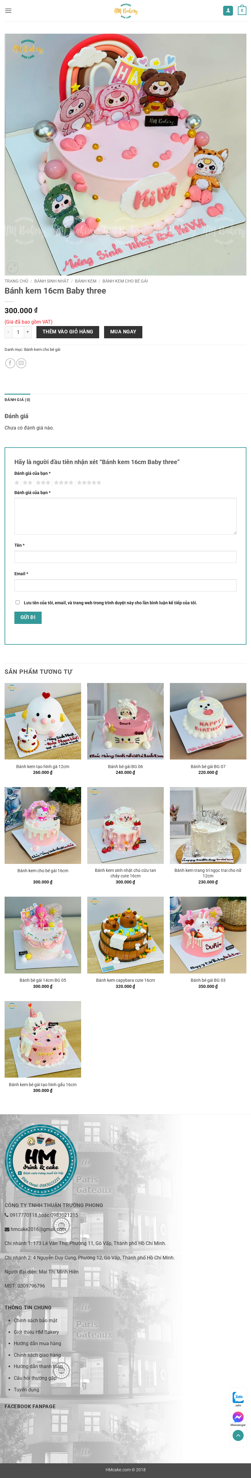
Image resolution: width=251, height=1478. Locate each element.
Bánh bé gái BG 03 (208, 980)
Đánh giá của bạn (32, 473)
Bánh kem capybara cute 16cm (125, 980)
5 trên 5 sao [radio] (88, 483)
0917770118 (23, 1215)
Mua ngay (123, 332)
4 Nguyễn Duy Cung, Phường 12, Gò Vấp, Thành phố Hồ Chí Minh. (104, 1258)
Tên (19, 545)
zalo (238, 1405)
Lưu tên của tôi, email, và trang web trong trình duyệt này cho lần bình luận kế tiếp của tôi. (110, 603)
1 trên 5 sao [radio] (16, 483)
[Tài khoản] (228, 11)
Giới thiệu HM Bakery (36, 1332)
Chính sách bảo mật (35, 1320)
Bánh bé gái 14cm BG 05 (43, 980)
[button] (8, 10)
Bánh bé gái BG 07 (208, 766)
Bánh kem (85, 281)
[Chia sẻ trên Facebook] (10, 363)
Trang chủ (16, 281)
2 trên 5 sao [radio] (26, 483)
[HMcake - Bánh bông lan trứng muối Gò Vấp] (125, 10)
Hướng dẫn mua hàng (37, 1343)
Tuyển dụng (26, 1390)
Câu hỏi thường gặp (35, 1378)
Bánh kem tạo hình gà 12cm (42, 766)
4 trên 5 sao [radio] (62, 483)
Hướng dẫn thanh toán (38, 1366)
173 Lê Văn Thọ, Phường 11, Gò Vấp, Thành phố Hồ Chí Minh (99, 1243)
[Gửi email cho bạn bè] (21, 363)
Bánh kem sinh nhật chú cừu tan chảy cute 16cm (125, 873)
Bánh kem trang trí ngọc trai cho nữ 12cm (208, 873)
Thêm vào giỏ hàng (68, 332)
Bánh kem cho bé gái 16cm (42, 870)
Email (21, 573)
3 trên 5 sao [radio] (42, 483)
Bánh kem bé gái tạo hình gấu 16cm (43, 1084)
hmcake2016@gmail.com (38, 1229)
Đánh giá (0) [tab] (17, 399)
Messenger (238, 1425)
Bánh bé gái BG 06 (125, 766)
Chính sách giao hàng (37, 1355)
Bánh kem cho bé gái (125, 281)
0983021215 (64, 1215)
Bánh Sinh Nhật (51, 281)
